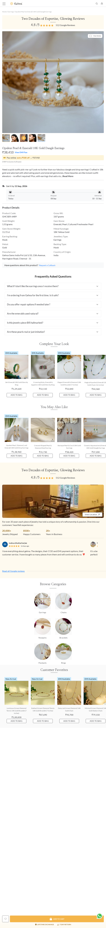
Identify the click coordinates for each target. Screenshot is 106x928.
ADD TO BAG (16, 395)
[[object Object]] (5, 919)
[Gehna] (31, 3)
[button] (53, 286)
